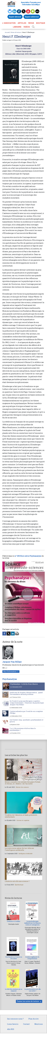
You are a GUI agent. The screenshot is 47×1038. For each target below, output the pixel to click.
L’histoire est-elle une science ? (17, 881)
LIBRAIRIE (17, 27)
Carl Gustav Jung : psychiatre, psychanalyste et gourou (26, 721)
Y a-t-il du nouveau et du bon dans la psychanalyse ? (23, 729)
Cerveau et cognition (23, 820)
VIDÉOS (27, 27)
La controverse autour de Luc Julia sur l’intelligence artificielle (19, 849)
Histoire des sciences (22, 787)
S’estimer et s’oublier (13, 921)
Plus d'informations (10, 671)
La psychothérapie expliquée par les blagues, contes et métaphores (32, 923)
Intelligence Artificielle (25, 853)
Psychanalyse (9, 679)
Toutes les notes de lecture (28, 1001)
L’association (9, 23)
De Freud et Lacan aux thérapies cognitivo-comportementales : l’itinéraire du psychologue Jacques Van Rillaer (27, 703)
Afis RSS (10, 1029)
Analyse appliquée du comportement (32, 957)
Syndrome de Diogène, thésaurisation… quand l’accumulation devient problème (26, 693)
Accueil (7, 32)
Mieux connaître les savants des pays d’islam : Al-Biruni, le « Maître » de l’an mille (23, 783)
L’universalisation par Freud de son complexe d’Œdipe (26, 712)
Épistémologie (19, 885)
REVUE (31, 23)
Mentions (38, 1024)
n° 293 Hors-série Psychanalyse (28, 556)
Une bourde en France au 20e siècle (13, 957)
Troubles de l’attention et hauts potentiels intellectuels (21, 816)
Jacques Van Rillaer (12, 661)
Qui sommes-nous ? (15, 1019)
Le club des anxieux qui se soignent (13, 990)
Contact (26, 1024)
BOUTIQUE (40, 23)
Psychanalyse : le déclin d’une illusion (24, 684)
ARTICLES (22, 23)
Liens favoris (12, 1024)
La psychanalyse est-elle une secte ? (32, 990)
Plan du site (33, 1019)
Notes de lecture (16, 32)
